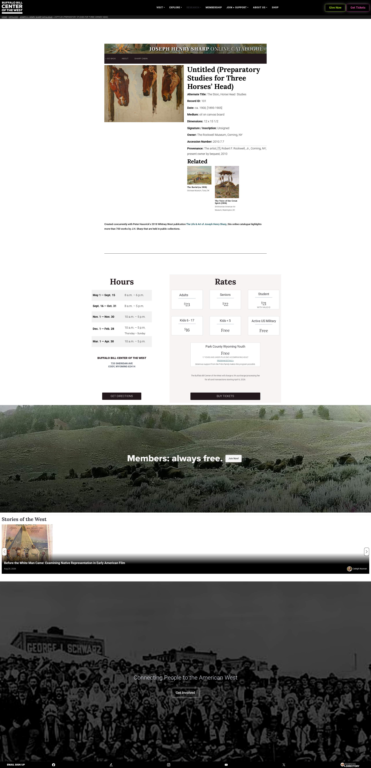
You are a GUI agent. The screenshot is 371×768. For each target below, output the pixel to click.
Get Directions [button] (122, 396)
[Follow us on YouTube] (226, 764)
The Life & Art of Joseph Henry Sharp (206, 224)
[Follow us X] (283, 764)
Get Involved (185, 693)
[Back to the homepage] (12, 8)
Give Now (335, 7)
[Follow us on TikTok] (111, 764)
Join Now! (233, 458)
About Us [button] (259, 7)
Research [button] (193, 7)
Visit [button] (160, 7)
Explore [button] (174, 7)
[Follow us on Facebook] (53, 764)
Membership (214, 7)
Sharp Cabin (141, 58)
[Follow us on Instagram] (168, 764)
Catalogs (13, 17)
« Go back (111, 58)
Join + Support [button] (237, 7)
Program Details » (225, 361)
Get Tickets (358, 7)
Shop (275, 7)
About (125, 58)
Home (4, 17)
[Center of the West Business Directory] (350, 764)
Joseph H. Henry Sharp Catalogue (36, 17)
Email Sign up (16, 765)
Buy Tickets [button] (225, 396)
